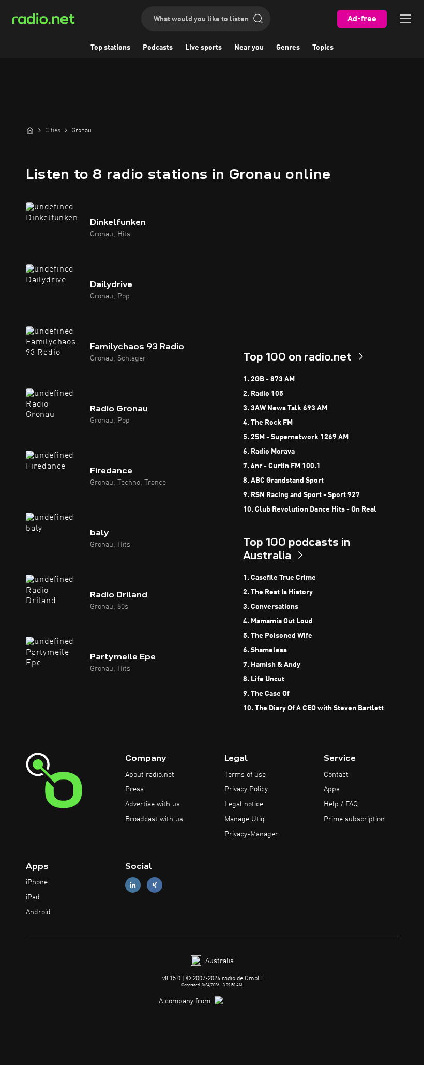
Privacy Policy (246, 789)
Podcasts (158, 47)
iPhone (37, 882)
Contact (336, 774)
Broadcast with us (154, 819)
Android (38, 912)
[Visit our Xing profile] (154, 885)
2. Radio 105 (263, 393)
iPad (33, 897)
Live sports (203, 47)
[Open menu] (405, 18)
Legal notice (243, 804)
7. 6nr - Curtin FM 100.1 (282, 466)
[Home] (30, 130)
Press (134, 789)
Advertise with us (152, 804)
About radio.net (149, 774)
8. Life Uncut (263, 679)
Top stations (110, 47)
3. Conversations (270, 606)
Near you (249, 47)
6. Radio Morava (269, 451)
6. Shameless (265, 650)
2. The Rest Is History (278, 592)
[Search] (258, 18)
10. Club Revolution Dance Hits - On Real (309, 509)
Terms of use (245, 774)
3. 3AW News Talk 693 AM (285, 408)
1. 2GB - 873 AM (269, 379)
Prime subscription (354, 819)
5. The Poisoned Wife (277, 635)
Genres (288, 47)
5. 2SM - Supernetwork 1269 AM (296, 437)
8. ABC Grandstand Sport (283, 480)
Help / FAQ (341, 804)
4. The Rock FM (268, 422)
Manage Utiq (244, 819)
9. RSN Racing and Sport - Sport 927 (301, 495)
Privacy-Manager (251, 834)
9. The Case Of (266, 693)
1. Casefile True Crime (279, 577)
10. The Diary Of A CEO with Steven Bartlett (313, 708)
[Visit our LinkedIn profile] (133, 885)
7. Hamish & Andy (271, 664)
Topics (323, 47)
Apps (332, 789)
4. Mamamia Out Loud (278, 621)
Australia (218, 961)
